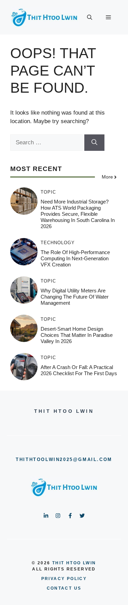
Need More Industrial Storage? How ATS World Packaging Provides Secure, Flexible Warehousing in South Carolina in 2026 (78, 214)
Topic (48, 192)
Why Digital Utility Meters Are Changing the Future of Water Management (75, 297)
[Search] (94, 142)
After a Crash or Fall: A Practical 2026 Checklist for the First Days (79, 370)
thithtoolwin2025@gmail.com (64, 459)
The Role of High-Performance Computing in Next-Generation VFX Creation (75, 258)
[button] (89, 17)
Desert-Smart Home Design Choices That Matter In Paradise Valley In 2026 (77, 335)
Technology (58, 242)
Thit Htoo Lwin (74, 563)
